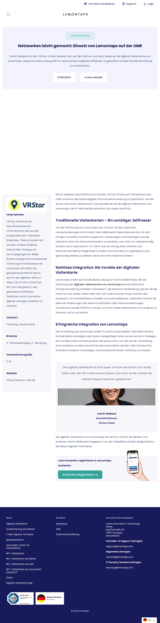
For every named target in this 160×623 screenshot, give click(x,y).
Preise (9, 577)
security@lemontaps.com (119, 567)
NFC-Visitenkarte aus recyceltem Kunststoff (23, 571)
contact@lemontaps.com (119, 557)
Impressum (62, 523)
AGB (58, 529)
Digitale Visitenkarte (17, 523)
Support (131, 4)
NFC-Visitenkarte (15, 553)
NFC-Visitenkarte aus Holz (20, 564)
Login (150, 4)
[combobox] (149, 620)
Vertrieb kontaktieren (102, 4)
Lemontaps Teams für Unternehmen (18, 547)
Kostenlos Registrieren (78, 475)
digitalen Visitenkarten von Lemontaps (97, 284)
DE (149, 620)
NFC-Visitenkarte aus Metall (21, 558)
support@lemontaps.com (119, 546)
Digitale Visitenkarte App (19, 582)
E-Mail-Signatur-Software (19, 534)
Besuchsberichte (15, 539)
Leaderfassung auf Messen (20, 529)
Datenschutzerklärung (67, 534)
